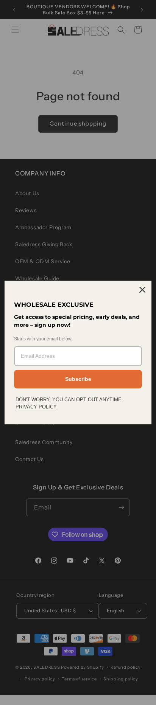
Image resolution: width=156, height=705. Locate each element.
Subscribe (78, 379)
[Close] (142, 290)
